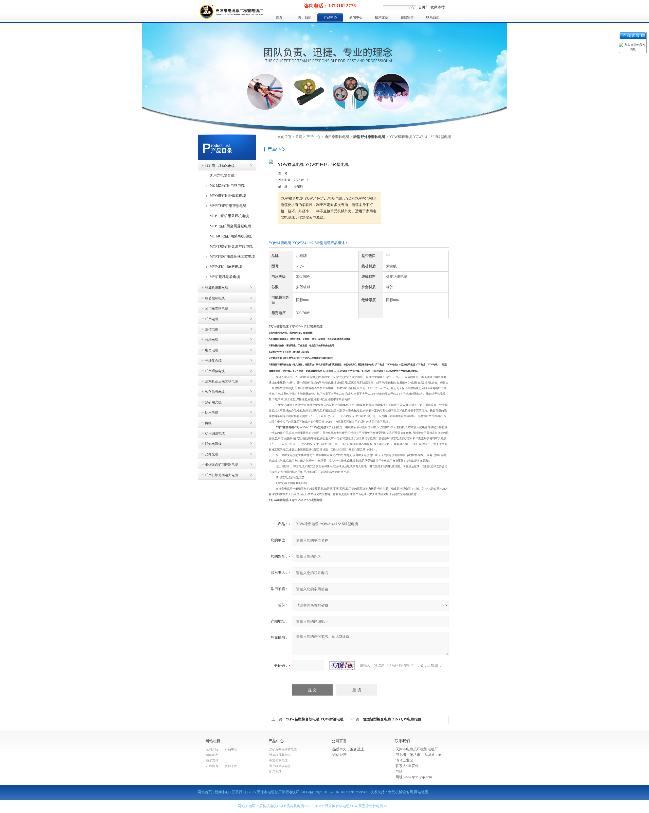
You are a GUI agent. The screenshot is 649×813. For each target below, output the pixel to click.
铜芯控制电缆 (215, 298)
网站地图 (421, 792)
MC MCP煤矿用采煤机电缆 (231, 236)
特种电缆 (211, 340)
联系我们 (432, 17)
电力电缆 (211, 350)
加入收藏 (330, 233)
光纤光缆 (211, 454)
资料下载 (231, 766)
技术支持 (212, 760)
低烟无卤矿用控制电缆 (221, 464)
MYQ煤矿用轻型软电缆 (228, 196)
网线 (208, 423)
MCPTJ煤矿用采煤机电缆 (229, 216)
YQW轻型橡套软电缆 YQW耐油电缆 (315, 719)
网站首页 (205, 792)
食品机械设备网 (400, 792)
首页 (421, 7)
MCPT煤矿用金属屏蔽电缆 (230, 226)
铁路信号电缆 (215, 392)
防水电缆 (211, 412)
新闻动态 (212, 755)
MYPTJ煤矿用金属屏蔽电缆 (231, 246)
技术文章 (381, 17)
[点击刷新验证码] (342, 665)
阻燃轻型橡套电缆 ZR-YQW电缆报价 (392, 719)
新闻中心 (356, 17)
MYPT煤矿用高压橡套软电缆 (232, 256)
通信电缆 (211, 329)
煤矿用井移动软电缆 (220, 166)
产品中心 (330, 17)
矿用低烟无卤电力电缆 (221, 475)
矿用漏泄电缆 (215, 433)
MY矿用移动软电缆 (225, 277)
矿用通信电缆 (215, 371)
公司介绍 (212, 749)
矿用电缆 (211, 319)
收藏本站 (437, 7)
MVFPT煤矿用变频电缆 (228, 206)
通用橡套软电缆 (216, 308)
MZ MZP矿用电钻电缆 (227, 185)
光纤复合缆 (213, 360)
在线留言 (407, 17)
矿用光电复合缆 (222, 175)
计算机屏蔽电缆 (216, 288)
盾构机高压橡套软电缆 (221, 381)
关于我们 (304, 17)
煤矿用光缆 (213, 402)
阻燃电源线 (213, 444)
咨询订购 (294, 233)
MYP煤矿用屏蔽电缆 (226, 267)
